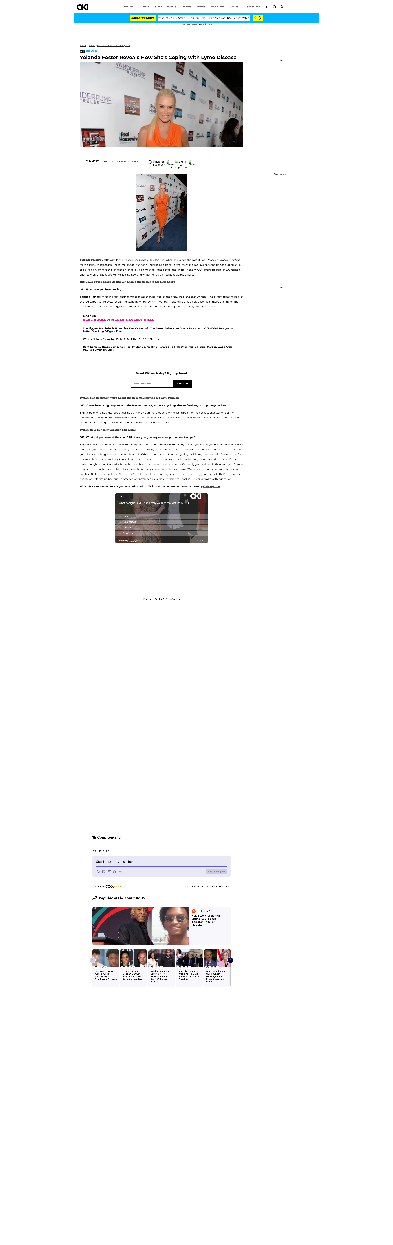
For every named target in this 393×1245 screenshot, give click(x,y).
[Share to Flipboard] (181, 162)
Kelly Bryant (92, 160)
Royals (171, 6)
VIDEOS (200, 6)
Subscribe (253, 6)
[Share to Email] (192, 162)
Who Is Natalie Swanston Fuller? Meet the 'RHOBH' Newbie (121, 339)
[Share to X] (170, 162)
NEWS (146, 6)
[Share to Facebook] (159, 162)
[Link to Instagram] (274, 6)
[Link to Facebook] (266, 6)
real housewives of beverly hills (113, 45)
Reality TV (130, 6)
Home (83, 45)
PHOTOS (186, 6)
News (92, 45)
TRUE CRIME (217, 6)
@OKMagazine (210, 486)
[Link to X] (282, 6)
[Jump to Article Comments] (150, 162)
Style (158, 6)
